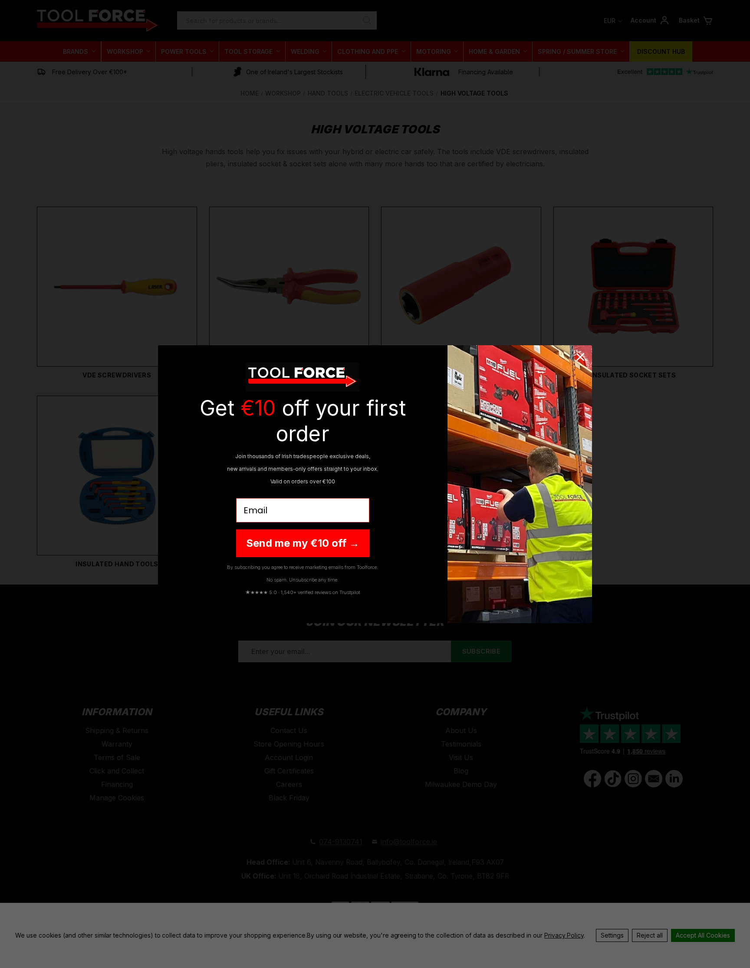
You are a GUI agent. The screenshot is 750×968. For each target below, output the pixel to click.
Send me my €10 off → (302, 543)
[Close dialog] (580, 357)
